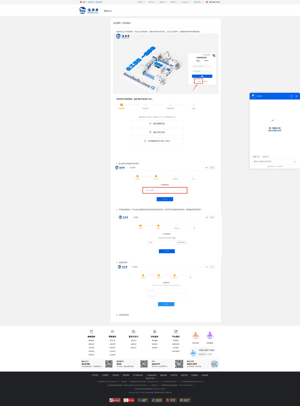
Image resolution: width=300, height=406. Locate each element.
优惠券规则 (175, 344)
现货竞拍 (155, 344)
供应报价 (155, 347)
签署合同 (91, 344)
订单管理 (112, 351)
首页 (84, 2)
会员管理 (112, 355)
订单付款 (91, 347)
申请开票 (91, 355)
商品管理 (112, 347)
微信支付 (133, 347)
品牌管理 (112, 344)
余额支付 (133, 344)
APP (153, 361)
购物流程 (91, 340)
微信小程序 (190, 361)
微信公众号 (85, 361)
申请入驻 (112, 340)
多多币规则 (175, 351)
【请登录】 (90, 2)
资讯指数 (155, 340)
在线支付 (133, 340)
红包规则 (176, 347)
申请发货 (91, 351)
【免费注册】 (98, 2)
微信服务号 (120, 361)
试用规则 (176, 340)
